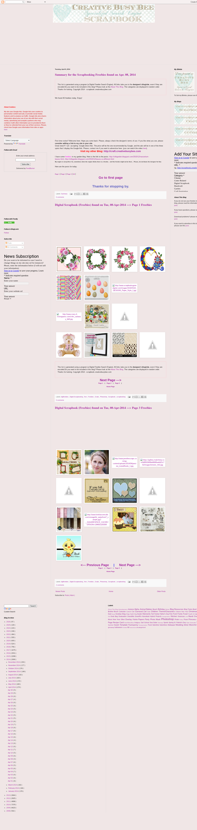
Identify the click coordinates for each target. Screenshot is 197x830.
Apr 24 (10, 709)
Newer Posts (60, 591)
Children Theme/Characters (163, 611)
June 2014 (12, 681)
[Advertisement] (105, 45)
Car (133, 612)
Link (187, 616)
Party (147, 619)
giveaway (111, 627)
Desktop (119, 614)
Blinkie (167, 609)
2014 (8, 659)
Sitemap (160, 622)
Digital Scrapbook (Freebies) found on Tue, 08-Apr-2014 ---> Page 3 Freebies (103, 407)
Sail (142, 623)
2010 (8, 805)
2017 (8, 650)
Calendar (122, 612)
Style (188, 622)
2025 (8, 625)
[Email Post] (71, 194)
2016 (8, 653)
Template (124, 625)
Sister (155, 623)
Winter (186, 625)
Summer (111, 625)
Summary (64, 194)
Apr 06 (10, 765)
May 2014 (12, 684)
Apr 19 (10, 724)
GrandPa (138, 616)
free (85, 397)
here (144, 148)
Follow (6, 233)
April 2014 (12, 687)
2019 (8, 644)
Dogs (128, 614)
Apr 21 (10, 718)
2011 (8, 801)
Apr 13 (10, 743)
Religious (137, 622)
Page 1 (100, 383)
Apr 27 (10, 699)
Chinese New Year (182, 611)
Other (123, 619)
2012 (8, 798)
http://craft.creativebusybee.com (122, 151)
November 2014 (14, 665)
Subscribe (193, 622)
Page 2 (108, 383)
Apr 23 (10, 712)
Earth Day (133, 614)
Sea (151, 623)
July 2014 (12, 678)
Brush (116, 612)
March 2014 (12, 785)
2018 (8, 647)
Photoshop (103, 397)
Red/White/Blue (129, 622)
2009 (8, 808)
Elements (147, 614)
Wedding (180, 625)
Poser (186, 619)
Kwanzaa (181, 616)
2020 (8, 641)
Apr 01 (10, 781)
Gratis (97, 397)
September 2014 (14, 671)
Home (111, 591)
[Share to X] (81, 194)
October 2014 (13, 668)
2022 (8, 634)
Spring (171, 623)
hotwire (125, 627)
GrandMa (131, 616)
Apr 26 (10, 702)
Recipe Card (118, 622)
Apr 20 (10, 721)
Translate (21, 144)
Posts (9, 243)
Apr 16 (10, 734)
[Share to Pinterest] (87, 194)
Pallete (135, 619)
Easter (140, 614)
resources (133, 627)
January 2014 (13, 791)
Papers (141, 619)
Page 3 (117, 383)
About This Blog (117, 87)
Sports (166, 623)
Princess (192, 619)
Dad (110, 614)
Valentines (164, 625)
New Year (117, 619)
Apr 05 (10, 768)
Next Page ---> (110, 380)
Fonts (180, 614)
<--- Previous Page (95, 565)
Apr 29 (10, 693)
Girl (109, 616)
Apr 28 (10, 696)
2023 (8, 631)
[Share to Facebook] (84, 194)
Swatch (117, 625)
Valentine (156, 625)
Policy (181, 619)
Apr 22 (10, 715)
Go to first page (111, 177)
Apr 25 (10, 706)
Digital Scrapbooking (76, 397)
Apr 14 (10, 740)
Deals (113, 614)
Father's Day (165, 614)
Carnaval (139, 611)
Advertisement (123, 609)
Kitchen (174, 616)
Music (110, 619)
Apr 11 (10, 750)
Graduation (122, 616)
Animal (143, 609)
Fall (152, 614)
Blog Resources (177, 609)
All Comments (12, 247)
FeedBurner (30, 168)
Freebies (91, 397)
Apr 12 (10, 746)
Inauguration (166, 616)
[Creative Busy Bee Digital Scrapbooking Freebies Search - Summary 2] (9, 223)
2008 (8, 811)
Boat (195, 609)
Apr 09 (10, 756)
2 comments (60, 585)
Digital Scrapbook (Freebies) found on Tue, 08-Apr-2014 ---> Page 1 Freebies (103, 204)
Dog (124, 614)
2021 (8, 637)
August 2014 (13, 675)
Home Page (111, 386)
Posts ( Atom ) (70, 595)
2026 (8, 622)
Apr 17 (10, 731)
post (175, 205)
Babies (149, 609)
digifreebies (65, 397)
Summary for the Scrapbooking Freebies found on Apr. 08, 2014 (95, 74)
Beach (155, 609)
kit (128, 627)
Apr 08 (10, 759)
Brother (111, 612)
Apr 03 (10, 775)
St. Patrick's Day (180, 623)
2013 (8, 795)
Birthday (162, 609)
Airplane (131, 609)
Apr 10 (10, 753)
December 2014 (14, 662)
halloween (119, 627)
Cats (149, 611)
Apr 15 (10, 737)
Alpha (137, 609)
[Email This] (75, 194)
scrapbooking (121, 397)
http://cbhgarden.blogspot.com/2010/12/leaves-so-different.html (89, 159)
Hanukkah (146, 616)
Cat (145, 611)
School (147, 623)
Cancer (129, 611)
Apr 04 (10, 772)
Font (175, 614)
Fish (171, 614)
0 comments (60, 197)
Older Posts (161, 591)
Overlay (129, 619)
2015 (8, 656)
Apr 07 (10, 762)
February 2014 (13, 788)
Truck (150, 625)
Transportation (143, 625)
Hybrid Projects (156, 616)
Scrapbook (112, 397)
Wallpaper (172, 625)
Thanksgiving (133, 625)
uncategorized (141, 627)
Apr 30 (10, 690)
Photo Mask (155, 619)
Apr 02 (10, 778)
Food (185, 614)
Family (157, 614)
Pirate (177, 619)
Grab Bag (114, 616)
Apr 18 (10, 728)
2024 (8, 628)
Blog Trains (188, 609)
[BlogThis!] (78, 194)
